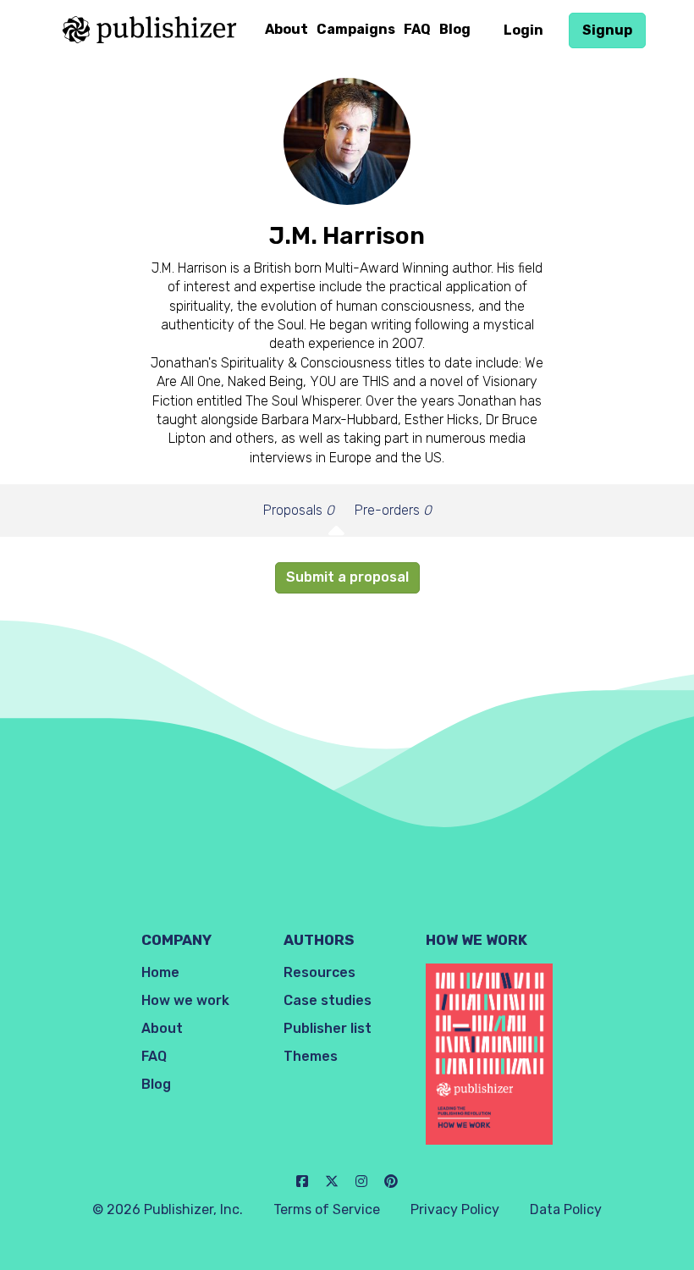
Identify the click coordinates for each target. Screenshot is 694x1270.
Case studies (328, 1000)
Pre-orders (393, 510)
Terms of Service (326, 1209)
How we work (185, 1000)
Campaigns (356, 29)
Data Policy (566, 1209)
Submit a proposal (347, 577)
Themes (311, 1056)
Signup (607, 30)
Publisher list (328, 1028)
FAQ (417, 29)
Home (160, 972)
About (286, 29)
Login (523, 30)
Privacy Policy (454, 1209)
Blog (455, 29)
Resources (319, 972)
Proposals (298, 510)
